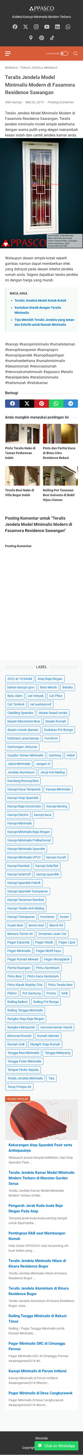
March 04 (56, 925)
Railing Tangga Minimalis (25, 1010)
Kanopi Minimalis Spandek (26, 849)
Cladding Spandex (20, 713)
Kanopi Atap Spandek (22, 798)
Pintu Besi (14, 976)
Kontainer (47, 917)
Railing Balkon (17, 1002)
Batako (67, 687)
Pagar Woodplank (57, 959)
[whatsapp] (56, 403)
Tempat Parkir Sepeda (23, 1070)
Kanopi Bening (56, 806)
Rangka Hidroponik (21, 1027)
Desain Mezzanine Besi (23, 721)
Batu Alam (14, 696)
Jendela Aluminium (21, 772)
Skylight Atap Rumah (45, 1044)
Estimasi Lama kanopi (23, 738)
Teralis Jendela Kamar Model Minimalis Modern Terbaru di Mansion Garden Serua (41, 1178)
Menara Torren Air (20, 934)
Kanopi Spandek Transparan (27, 891)
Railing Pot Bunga (46, 1002)
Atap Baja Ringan (50, 679)
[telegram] (70, 403)
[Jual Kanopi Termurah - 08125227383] (41, 9)
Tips (51, 1078)
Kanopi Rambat (18, 866)
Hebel (71, 755)
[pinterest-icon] (41, 38)
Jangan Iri (43, 764)
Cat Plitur (55, 696)
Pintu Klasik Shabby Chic (25, 985)
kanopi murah (56, 857)
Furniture (51, 738)
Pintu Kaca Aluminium (43, 976)
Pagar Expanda (18, 942)
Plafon (12, 993)
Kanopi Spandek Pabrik (24, 883)
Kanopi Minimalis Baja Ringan (28, 832)
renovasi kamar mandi (56, 1027)
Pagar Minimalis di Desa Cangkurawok (41, 1393)
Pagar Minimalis (18, 951)
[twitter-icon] (25, 27)
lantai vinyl (36, 925)
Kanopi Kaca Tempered (23, 789)
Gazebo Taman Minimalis (25, 755)
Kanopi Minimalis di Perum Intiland (37, 1371)
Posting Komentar (61, 102)
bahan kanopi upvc (21, 687)
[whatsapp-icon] (68, 27)
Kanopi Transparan (21, 917)
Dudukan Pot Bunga (58, 730)
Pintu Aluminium (47, 968)
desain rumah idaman (23, 730)
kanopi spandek (47, 874)
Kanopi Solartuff (19, 874)
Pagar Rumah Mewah (23, 959)
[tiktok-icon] (52, 38)
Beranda (42, 1438)
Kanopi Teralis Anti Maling (25, 908)
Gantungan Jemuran (22, 747)
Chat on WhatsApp (59, 1446)
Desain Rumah (55, 721)
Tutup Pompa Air (19, 1087)
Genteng (55, 755)
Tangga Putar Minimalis (24, 1061)
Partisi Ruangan (18, 968)
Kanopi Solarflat (46, 866)
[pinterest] (41, 403)
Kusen (64, 917)
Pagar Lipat (67, 942)
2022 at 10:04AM (19, 679)
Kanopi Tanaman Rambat (25, 900)
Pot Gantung (31, 993)
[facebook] (12, 403)
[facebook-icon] (15, 27)
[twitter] (27, 403)
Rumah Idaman (48, 1036)
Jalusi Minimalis (18, 764)
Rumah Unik (16, 1044)
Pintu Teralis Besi (60, 985)
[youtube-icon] (47, 27)
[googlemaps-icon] (31, 38)
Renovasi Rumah (19, 1036)
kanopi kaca (42, 815)
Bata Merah (48, 687)
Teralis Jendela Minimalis (25, 1078)
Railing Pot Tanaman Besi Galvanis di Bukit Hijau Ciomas (59, 495)
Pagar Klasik (44, 942)
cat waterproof (40, 704)
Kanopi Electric (18, 815)
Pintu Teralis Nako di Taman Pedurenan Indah (20, 453)
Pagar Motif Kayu (48, 951)
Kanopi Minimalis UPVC (24, 857)
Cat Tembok (15, 704)
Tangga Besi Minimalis (23, 1053)
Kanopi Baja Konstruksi (24, 806)
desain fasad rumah (53, 713)
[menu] (10, 53)
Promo (51, 993)
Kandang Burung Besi (23, 781)
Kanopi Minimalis (58, 789)
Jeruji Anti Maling (52, 772)
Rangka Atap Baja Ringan (25, 1019)
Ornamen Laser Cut (52, 934)
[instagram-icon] (36, 27)
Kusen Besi (15, 925)
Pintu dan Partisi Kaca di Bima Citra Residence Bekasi (59, 453)
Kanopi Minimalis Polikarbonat (29, 840)
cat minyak (36, 696)
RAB (65, 993)
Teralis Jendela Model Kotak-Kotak (40, 301)
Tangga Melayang (57, 1053)
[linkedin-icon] (57, 27)
